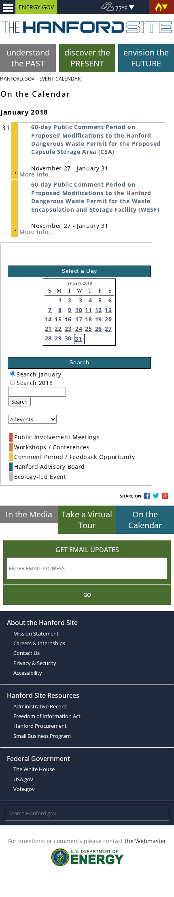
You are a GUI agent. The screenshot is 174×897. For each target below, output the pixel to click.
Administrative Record (40, 706)
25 (88, 328)
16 (68, 319)
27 (108, 328)
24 (78, 328)
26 (98, 328)
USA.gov (23, 779)
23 (68, 328)
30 (68, 338)
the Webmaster (145, 841)
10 (78, 310)
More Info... (36, 174)
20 (108, 319)
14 (48, 319)
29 (58, 338)
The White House (34, 769)
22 (58, 328)
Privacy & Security (34, 663)
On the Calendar (145, 520)
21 (48, 328)
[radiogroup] (12, 373)
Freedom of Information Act (47, 716)
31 (78, 338)
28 (48, 338)
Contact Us (26, 653)
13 (108, 310)
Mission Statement (36, 633)
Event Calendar (60, 78)
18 (88, 319)
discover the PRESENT (87, 58)
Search (19, 401)
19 (98, 319)
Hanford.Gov (17, 78)
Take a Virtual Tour (87, 520)
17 (78, 319)
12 (98, 310)
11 (88, 310)
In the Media (29, 514)
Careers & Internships (39, 643)
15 (58, 319)
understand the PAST (28, 58)
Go (87, 594)
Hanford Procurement (40, 725)
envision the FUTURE (146, 58)
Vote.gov (24, 789)
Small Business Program (42, 736)
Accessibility (27, 672)
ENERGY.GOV (36, 7)
